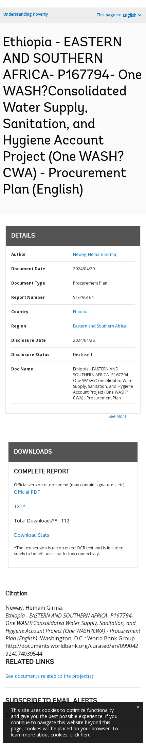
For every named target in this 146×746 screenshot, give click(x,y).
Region (18, 326)
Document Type (28, 283)
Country (20, 312)
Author (18, 254)
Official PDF (27, 492)
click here (80, 734)
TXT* (19, 506)
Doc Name (22, 369)
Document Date (28, 269)
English (129, 15)
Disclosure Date (28, 340)
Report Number (28, 297)
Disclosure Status (30, 354)
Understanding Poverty (25, 14)
